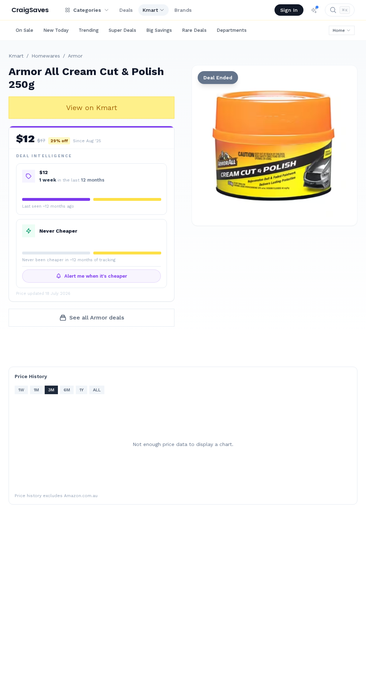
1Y (81, 389)
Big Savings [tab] (159, 30)
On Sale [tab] (24, 30)
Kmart (150, 10)
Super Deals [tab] (122, 30)
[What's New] (314, 10)
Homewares (45, 56)
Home (339, 30)
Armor (75, 56)
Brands (183, 10)
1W (21, 389)
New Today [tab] (56, 30)
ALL (97, 389)
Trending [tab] (89, 30)
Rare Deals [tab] (194, 30)
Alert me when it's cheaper (95, 276)
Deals (126, 10)
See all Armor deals (96, 317)
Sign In (289, 10)
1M (36, 389)
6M (67, 389)
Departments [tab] (232, 30)
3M (51, 389)
